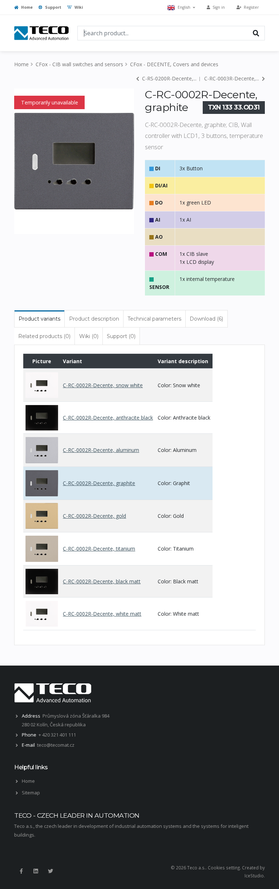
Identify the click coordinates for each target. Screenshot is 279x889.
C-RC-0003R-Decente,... (232, 78)
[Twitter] (50, 871)
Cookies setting (224, 867)
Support (52, 7)
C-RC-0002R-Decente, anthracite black (108, 417)
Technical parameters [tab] (154, 318)
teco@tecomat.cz (55, 745)
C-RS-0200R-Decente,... (169, 78)
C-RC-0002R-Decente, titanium (99, 548)
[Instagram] (35, 871)
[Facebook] (21, 871)
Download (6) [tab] (206, 318)
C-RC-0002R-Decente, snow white (103, 385)
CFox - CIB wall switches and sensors (79, 64)
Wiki (78, 7)
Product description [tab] (94, 318)
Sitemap (31, 792)
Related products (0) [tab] (44, 336)
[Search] (256, 32)
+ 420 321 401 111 (57, 734)
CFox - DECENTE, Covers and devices (174, 64)
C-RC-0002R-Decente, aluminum (101, 450)
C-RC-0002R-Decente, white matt (102, 613)
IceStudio (254, 875)
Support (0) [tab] (121, 336)
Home (26, 7)
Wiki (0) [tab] (88, 336)
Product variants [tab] (39, 318)
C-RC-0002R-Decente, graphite (99, 483)
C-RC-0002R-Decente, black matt (102, 581)
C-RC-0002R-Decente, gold (94, 515)
